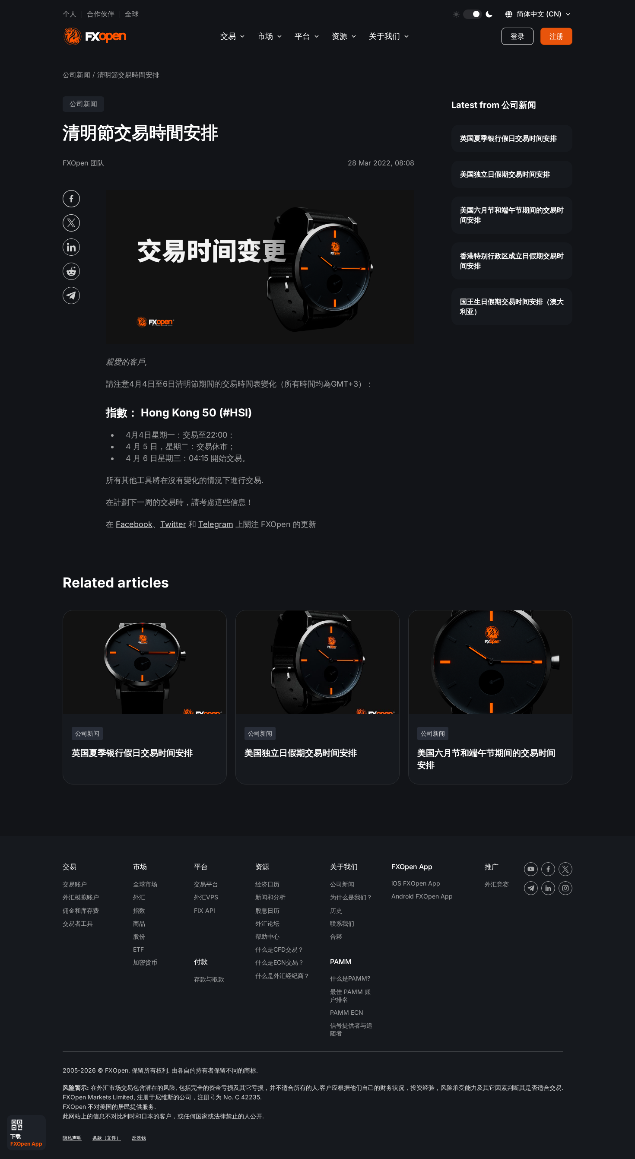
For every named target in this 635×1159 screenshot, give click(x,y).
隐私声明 (72, 1138)
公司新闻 (76, 74)
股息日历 (267, 910)
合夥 (336, 936)
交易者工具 (78, 923)
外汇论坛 (267, 923)
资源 (339, 36)
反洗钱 (139, 1138)
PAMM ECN (346, 1012)
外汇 (139, 897)
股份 (139, 936)
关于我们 (384, 36)
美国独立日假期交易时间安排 (505, 174)
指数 (139, 910)
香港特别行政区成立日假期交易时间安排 (512, 260)
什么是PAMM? (350, 978)
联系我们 (342, 923)
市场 (265, 36)
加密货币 (145, 962)
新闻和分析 (270, 897)
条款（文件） (106, 1138)
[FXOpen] (95, 36)
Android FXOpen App (422, 896)
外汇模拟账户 (81, 897)
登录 (517, 36)
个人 (69, 14)
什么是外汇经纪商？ (282, 975)
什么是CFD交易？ (279, 949)
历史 (336, 910)
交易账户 (75, 884)
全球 (132, 14)
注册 (556, 36)
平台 (302, 36)
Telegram (215, 524)
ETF (138, 949)
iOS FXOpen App (415, 883)
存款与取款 (209, 979)
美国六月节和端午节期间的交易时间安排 (512, 215)
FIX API (204, 910)
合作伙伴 (100, 14)
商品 (139, 923)
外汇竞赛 (497, 884)
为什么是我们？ (351, 897)
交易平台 (206, 884)
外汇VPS (206, 897)
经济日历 (267, 884)
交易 (228, 36)
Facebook (134, 524)
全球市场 (145, 884)
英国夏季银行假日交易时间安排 (508, 138)
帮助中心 (267, 936)
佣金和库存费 (81, 910)
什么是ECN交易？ (279, 962)
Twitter (173, 524)
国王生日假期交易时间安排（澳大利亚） (512, 306)
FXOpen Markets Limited (98, 1097)
